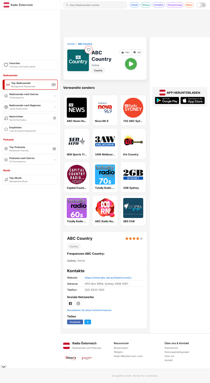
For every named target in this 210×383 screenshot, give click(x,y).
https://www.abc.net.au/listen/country (108, 277)
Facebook (75, 322)
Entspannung (175, 4)
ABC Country (85, 43)
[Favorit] (89, 50)
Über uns (169, 356)
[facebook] (70, 303)
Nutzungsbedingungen (177, 352)
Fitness (146, 4)
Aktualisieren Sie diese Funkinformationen (89, 310)
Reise (189, 4)
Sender (71, 43)
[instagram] (78, 303)
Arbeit (134, 4)
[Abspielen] (131, 64)
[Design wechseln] (201, 4)
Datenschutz (171, 347)
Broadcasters (121, 347)
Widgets (118, 352)
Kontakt (169, 360)
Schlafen (158, 4)
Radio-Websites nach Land (128, 356)
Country (98, 70)
